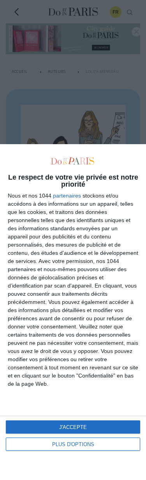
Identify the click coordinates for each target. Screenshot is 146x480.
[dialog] (73, 312)
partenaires (67, 195)
